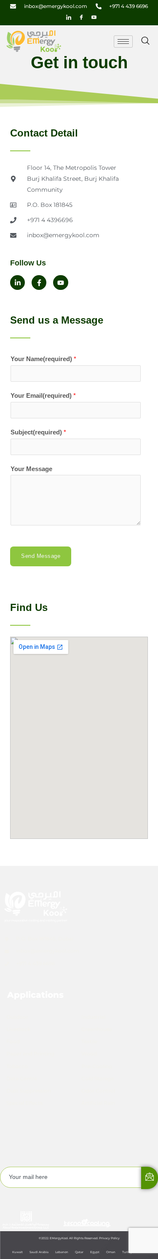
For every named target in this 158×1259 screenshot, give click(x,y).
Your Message (31, 469)
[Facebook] (81, 17)
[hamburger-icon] (123, 41)
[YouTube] (94, 17)
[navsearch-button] (145, 41)
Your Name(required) (43, 359)
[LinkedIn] (68, 17)
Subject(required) (38, 432)
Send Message (40, 556)
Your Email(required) (43, 395)
